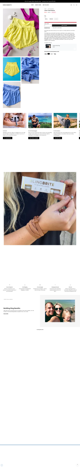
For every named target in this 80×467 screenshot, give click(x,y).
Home (45, 8)
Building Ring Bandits (12, 308)
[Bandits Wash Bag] (47, 47)
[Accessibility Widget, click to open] (2, 465)
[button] (32, 5)
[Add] (75, 49)
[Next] (78, 121)
